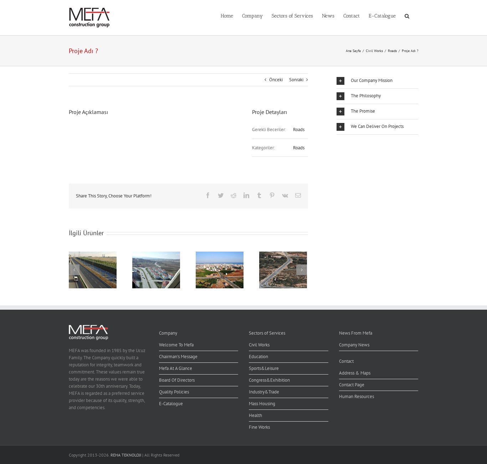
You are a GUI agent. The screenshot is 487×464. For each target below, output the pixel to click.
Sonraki (296, 80)
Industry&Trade (264, 392)
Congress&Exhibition (269, 380)
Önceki (276, 80)
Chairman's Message (178, 357)
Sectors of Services (267, 333)
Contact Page (351, 385)
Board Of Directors (177, 380)
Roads (298, 130)
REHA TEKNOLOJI (126, 455)
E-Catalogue (171, 404)
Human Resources (356, 396)
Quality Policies (174, 392)
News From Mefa (355, 333)
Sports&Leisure (264, 368)
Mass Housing (262, 404)
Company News (354, 345)
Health (255, 415)
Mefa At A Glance (175, 368)
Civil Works (259, 345)
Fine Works (259, 427)
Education (258, 357)
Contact (346, 361)
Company (168, 333)
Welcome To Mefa (176, 345)
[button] (407, 15)
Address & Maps (354, 373)
